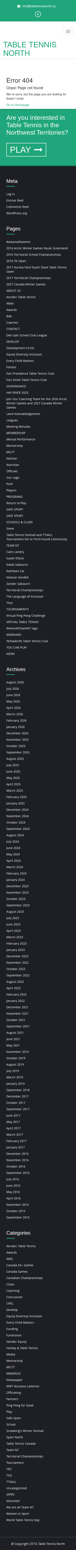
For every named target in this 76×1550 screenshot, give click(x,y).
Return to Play (16, 503)
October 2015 (15, 1211)
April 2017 (13, 1128)
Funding (12, 1329)
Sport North (14, 1437)
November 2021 (17, 1013)
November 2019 (17, 1052)
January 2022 (15, 1001)
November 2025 (17, 740)
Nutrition (12, 465)
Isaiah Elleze (15, 558)
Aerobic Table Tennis (21, 297)
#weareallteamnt (18, 242)
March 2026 (14, 714)
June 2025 (13, 771)
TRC (9, 1469)
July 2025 (12, 765)
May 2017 (13, 1122)
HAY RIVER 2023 (17, 393)
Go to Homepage (17, 105)
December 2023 (17, 886)
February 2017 (16, 1141)
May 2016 (13, 1192)
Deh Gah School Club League (26, 335)
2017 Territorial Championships (28, 278)
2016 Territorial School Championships (33, 254)
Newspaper (14, 1380)
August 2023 (15, 912)
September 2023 (18, 905)
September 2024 (18, 829)
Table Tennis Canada (21, 1443)
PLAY (21, 149)
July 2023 (12, 918)
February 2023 (16, 943)
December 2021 (17, 1007)
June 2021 (13, 1039)
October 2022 (15, 969)
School (11, 1424)
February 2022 (16, 994)
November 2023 (17, 892)
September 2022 (18, 975)
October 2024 (15, 822)
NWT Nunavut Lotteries (22, 1386)
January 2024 (15, 880)
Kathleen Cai (15, 571)
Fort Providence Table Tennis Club (30, 373)
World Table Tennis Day (22, 1520)
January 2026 (15, 727)
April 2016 (13, 1198)
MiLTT (10, 452)
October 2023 (15, 899)
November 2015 (17, 1205)
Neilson (11, 458)
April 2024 (13, 861)
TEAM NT (12, 545)
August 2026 (15, 682)
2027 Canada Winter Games (26, 284)
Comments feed (17, 207)
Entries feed (14, 200)
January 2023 (15, 950)
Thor (9, 603)
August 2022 (15, 982)
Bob (9, 316)
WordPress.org (16, 213)
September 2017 (18, 1109)
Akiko (10, 303)
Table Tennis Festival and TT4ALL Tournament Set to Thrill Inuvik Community (36, 537)
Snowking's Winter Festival (25, 1431)
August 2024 (15, 835)
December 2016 (17, 1154)
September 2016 (18, 1173)
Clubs (10, 1284)
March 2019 (14, 1077)
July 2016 (12, 1179)
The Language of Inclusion (24, 596)
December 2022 (17, 956)
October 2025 (15, 746)
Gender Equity (16, 1342)
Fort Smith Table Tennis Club (26, 380)
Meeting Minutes (18, 427)
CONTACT (13, 329)
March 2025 (14, 790)
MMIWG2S (13, 1373)
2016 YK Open (16, 261)
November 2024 (17, 816)
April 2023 (13, 931)
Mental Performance (20, 439)
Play (9, 1412)
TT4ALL (11, 1482)
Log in (10, 194)
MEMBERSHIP (15, 433)
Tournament (15, 1463)
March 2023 (14, 937)
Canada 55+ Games (20, 1265)
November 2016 (17, 1160)
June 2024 (13, 848)
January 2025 (15, 803)
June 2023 (13, 924)
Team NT (12, 1450)
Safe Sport (13, 1418)
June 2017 (13, 1115)
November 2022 (17, 962)
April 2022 (13, 988)
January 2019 (15, 1084)
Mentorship (14, 446)
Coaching (12, 1291)
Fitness (11, 367)
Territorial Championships (24, 590)
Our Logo (12, 477)
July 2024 (12, 841)
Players (11, 490)
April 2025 (13, 784)
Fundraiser (14, 1335)
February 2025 (16, 797)
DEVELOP (12, 342)
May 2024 (13, 854)
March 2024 (14, 867)
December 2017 (17, 1096)
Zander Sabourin (18, 584)
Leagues (12, 420)
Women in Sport (17, 1514)
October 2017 (15, 1103)
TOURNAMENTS (17, 609)
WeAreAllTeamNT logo (22, 628)
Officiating (13, 1393)
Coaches (12, 322)
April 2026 (13, 708)
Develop (12, 1310)
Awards (11, 310)
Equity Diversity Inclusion (24, 354)
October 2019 (15, 1058)
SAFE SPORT (14, 509)
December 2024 (17, 810)
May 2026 (13, 701)
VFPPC (10, 1494)
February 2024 (16, 873)
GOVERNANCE (16, 386)
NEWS (10, 654)
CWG (9, 1303)
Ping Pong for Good (19, 1405)
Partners (12, 1399)
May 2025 (13, 778)
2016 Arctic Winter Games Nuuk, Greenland (37, 248)
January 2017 (15, 1147)
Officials (12, 471)
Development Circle (20, 348)
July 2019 (12, 1071)
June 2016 (13, 1185)
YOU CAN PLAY (16, 647)
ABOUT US (13, 291)
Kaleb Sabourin (17, 565)
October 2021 (15, 1020)
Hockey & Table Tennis (22, 1348)
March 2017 (14, 1135)
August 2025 (15, 759)
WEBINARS (13, 635)
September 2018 (18, 1090)
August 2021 (15, 1033)
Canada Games (17, 1271)
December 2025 (17, 733)
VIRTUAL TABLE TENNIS (22, 622)
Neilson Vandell (17, 577)
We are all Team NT (20, 1507)
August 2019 (15, 1064)
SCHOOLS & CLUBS (19, 522)
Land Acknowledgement (23, 414)
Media (10, 1354)
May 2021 (13, 1045)
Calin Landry (15, 552)
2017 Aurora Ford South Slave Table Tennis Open (36, 269)
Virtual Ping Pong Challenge (25, 616)
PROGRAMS (14, 497)
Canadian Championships (24, 1278)
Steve (10, 528)
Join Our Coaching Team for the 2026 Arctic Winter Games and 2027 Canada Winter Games (36, 403)
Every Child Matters (20, 361)
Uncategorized (16, 1488)
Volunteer (13, 1501)
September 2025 (18, 752)
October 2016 (15, 1166)
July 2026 (12, 689)
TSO (9, 1475)
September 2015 (18, 1217)
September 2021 (18, 1026)
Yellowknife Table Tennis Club (27, 641)
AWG (9, 1259)
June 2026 (13, 695)
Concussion (14, 1297)
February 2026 (16, 720)
